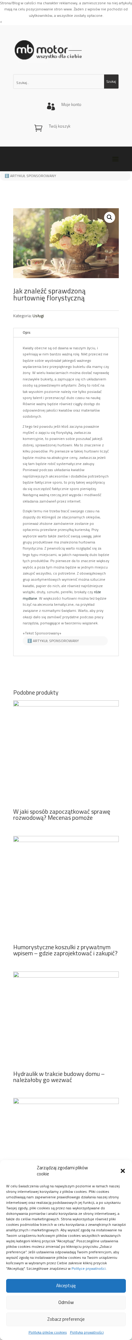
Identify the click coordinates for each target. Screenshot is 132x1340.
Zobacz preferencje (66, 1319)
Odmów (66, 1302)
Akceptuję (66, 1285)
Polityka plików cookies (48, 1332)
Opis (26, 332)
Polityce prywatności (89, 1268)
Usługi (38, 316)
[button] (123, 1171)
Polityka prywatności (87, 1332)
